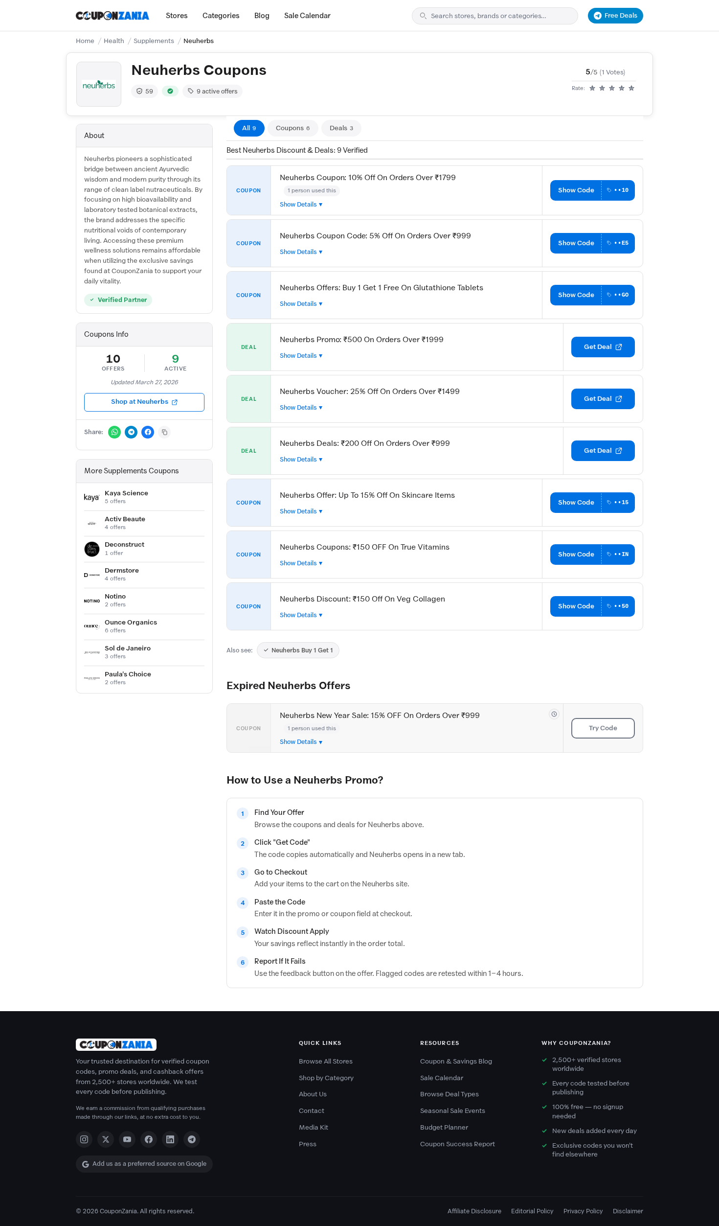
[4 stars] (621, 88)
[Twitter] (105, 1139)
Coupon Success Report (457, 1144)
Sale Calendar (307, 16)
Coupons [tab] (293, 128)
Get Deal (598, 346)
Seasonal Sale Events (452, 1110)
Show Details (298, 204)
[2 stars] (602, 88)
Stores (177, 16)
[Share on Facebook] (147, 432)
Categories (221, 16)
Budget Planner (444, 1127)
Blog (262, 16)
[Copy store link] (164, 432)
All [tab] (249, 128)
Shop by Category (326, 1078)
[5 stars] (631, 88)
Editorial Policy (532, 1211)
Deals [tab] (341, 128)
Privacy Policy (583, 1211)
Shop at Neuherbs (139, 401)
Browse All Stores (326, 1061)
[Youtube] (127, 1139)
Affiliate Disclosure (474, 1211)
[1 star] (592, 88)
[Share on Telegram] (131, 432)
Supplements (154, 41)
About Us (313, 1094)
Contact (311, 1110)
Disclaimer (628, 1211)
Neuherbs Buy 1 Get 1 (302, 650)
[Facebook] (148, 1139)
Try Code (603, 728)
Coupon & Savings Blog (456, 1061)
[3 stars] (611, 88)
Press (307, 1144)
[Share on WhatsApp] (114, 432)
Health (114, 41)
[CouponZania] (177, 1045)
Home (85, 41)
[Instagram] (84, 1139)
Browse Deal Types (449, 1094)
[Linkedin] (170, 1139)
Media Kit (313, 1127)
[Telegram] (191, 1139)
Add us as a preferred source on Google (149, 1163)
